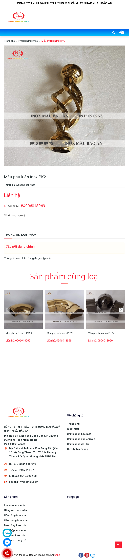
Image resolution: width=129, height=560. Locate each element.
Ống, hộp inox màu (15, 530)
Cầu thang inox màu (16, 520)
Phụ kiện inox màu (15, 535)
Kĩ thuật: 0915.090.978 (23, 475)
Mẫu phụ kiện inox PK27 (101, 333)
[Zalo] (92, 554)
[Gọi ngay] (7, 553)
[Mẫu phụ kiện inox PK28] (64, 309)
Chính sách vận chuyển (81, 439)
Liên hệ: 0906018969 (18, 340)
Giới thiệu (73, 428)
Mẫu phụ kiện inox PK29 (19, 333)
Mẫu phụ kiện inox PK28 (60, 333)
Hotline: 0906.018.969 (22, 464)
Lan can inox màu (15, 505)
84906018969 (33, 206)
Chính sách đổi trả (78, 444)
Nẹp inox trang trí (15, 540)
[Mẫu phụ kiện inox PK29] (23, 309)
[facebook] (80, 554)
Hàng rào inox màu (15, 510)
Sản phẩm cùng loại (64, 276)
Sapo (57, 554)
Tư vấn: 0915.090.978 (22, 470)
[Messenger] (7, 542)
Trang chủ (73, 423)
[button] (121, 309)
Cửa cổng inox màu (15, 515)
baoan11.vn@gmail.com (23, 481)
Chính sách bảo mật (79, 433)
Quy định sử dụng (77, 449)
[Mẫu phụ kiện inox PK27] (105, 309)
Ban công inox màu (15, 525)
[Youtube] (86, 554)
